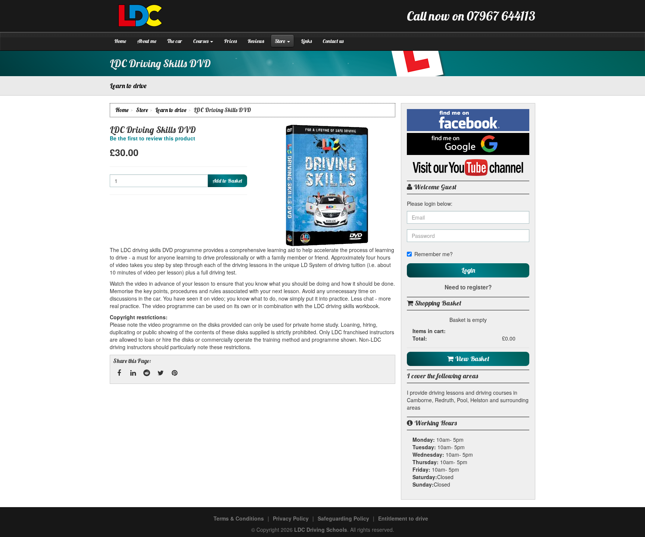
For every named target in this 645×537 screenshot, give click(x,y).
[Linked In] (133, 373)
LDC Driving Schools (320, 529)
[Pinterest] (174, 373)
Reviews (255, 41)
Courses (201, 41)
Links (306, 41)
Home (120, 41)
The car (174, 41)
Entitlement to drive (403, 518)
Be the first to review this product (152, 138)
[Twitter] (160, 373)
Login (468, 270)
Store (280, 41)
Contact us (332, 41)
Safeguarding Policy (343, 518)
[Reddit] (147, 373)
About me (146, 41)
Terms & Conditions (239, 518)
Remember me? (433, 254)
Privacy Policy (291, 518)
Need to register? (468, 287)
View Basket (471, 358)
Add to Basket (227, 180)
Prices (230, 41)
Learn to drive (171, 110)
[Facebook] (119, 373)
